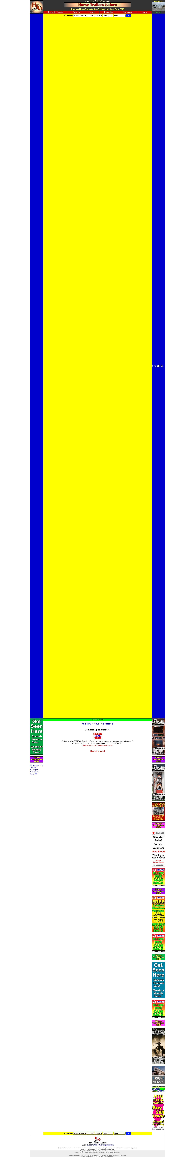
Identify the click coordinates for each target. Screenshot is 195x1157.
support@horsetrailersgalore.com (100, 1145)
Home (144, 12)
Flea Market (127, 12)
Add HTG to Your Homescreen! (98, 724)
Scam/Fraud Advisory (97, 719)
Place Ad (76, 12)
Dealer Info (108, 12)
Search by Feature (55, 12)
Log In (92, 12)
